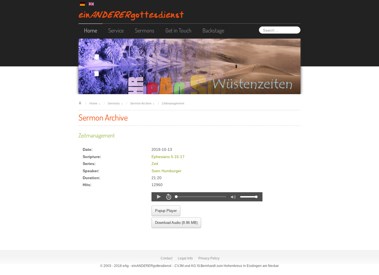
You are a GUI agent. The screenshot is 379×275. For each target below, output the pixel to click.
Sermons (144, 30)
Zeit (154, 164)
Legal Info (185, 258)
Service (116, 30)
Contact (166, 258)
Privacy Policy (208, 258)
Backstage (213, 30)
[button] (159, 196)
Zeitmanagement (97, 135)
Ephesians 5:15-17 (168, 157)
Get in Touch (178, 30)
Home (90, 30)
